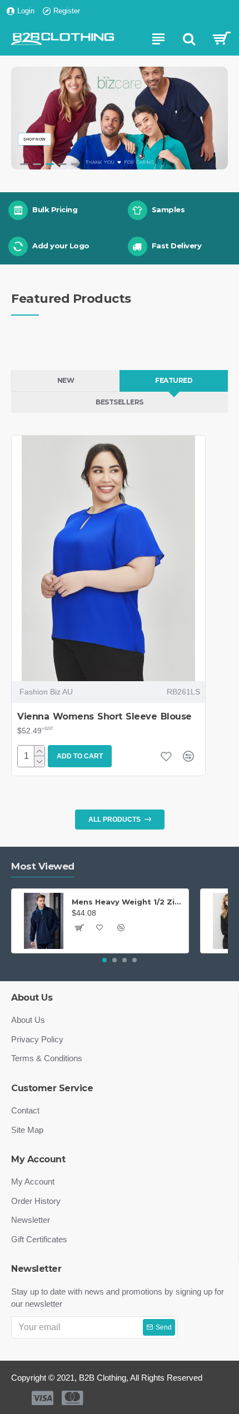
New (65, 380)
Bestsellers (119, 402)
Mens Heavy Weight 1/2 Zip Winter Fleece (128, 901)
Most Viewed (42, 866)
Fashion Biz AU (46, 691)
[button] (104, 960)
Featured (173, 380)
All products (114, 819)
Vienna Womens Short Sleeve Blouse (104, 716)
